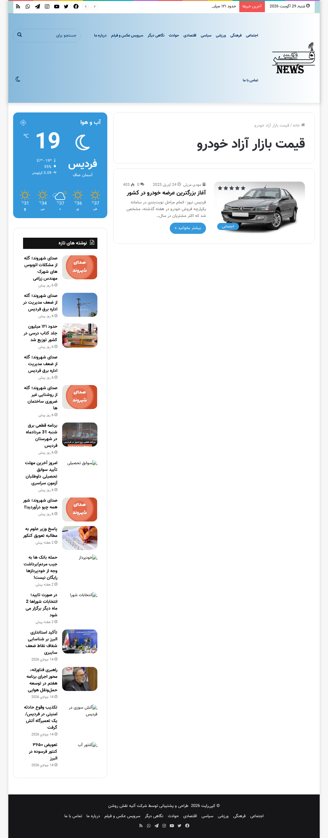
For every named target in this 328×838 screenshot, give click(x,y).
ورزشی (221, 35)
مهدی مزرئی (192, 185)
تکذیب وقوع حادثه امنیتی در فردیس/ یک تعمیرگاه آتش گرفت (40, 717)
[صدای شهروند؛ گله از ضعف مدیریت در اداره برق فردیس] (79, 305)
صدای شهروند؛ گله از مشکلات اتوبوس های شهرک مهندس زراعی (40, 268)
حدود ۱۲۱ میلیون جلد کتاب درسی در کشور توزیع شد (193, 6)
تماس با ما (250, 80)
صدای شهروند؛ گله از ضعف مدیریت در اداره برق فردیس (40, 302)
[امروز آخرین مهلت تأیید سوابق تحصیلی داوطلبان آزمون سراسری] (79, 472)
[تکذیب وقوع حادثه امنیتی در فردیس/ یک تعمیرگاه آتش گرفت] (79, 716)
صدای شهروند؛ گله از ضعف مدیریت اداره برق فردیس (40, 364)
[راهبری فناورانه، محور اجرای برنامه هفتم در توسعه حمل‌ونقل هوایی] (79, 679)
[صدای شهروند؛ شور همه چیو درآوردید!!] (79, 509)
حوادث (174, 35)
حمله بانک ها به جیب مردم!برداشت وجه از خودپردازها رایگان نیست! (40, 567)
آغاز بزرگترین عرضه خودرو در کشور (166, 193)
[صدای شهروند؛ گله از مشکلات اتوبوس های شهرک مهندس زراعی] (79, 267)
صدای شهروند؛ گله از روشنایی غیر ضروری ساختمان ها (40, 398)
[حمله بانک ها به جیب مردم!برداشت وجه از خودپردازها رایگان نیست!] (79, 567)
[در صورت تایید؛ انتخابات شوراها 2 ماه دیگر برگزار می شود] (79, 604)
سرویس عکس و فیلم (127, 35)
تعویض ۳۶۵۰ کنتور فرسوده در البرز (43, 752)
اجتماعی (252, 35)
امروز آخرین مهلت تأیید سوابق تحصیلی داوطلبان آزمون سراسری (41, 473)
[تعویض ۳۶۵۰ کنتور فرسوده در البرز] (79, 754)
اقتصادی (190, 35)
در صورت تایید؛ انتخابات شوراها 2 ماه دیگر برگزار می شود (41, 605)
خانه (297, 125)
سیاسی (206, 35)
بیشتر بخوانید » (188, 228)
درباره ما (100, 35)
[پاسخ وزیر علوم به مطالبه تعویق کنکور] (79, 538)
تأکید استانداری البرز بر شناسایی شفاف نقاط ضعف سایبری (41, 642)
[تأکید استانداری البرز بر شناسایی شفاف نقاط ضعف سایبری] (79, 641)
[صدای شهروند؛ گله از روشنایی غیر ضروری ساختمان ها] (79, 397)
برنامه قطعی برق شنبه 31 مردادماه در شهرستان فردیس (41, 435)
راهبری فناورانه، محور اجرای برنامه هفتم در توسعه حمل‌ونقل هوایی (42, 680)
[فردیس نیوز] (293, 58)
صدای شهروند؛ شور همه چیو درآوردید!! (40, 504)
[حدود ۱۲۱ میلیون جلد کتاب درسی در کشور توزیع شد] (79, 336)
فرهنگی (236, 35)
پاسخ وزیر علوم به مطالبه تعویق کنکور (40, 532)
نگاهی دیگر (156, 35)
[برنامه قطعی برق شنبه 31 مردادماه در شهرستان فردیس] (79, 435)
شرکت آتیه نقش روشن (127, 806)
